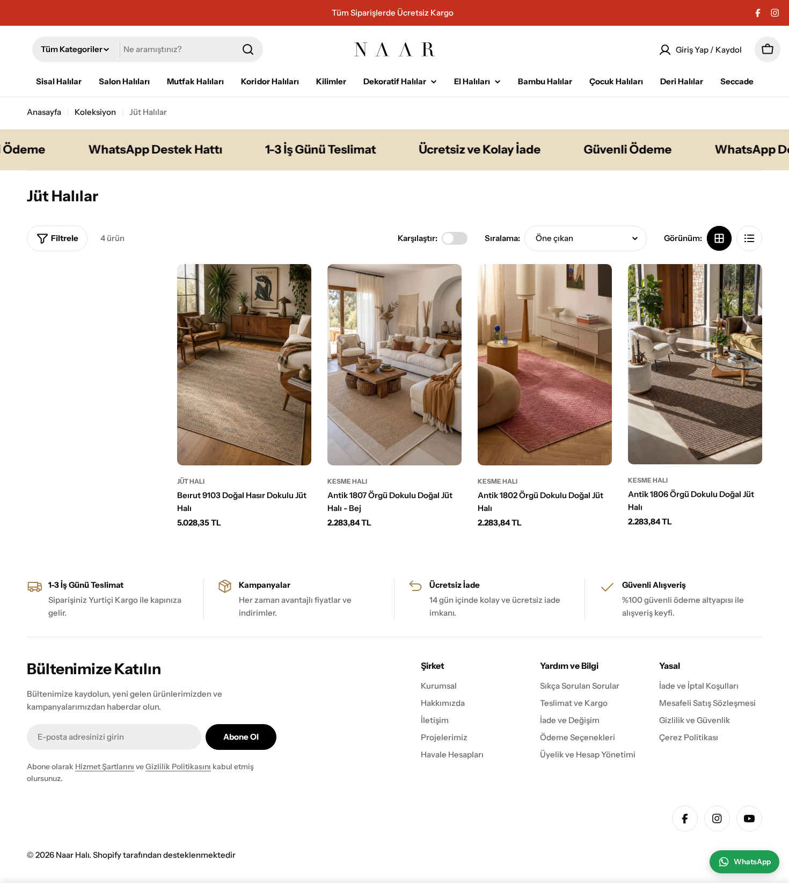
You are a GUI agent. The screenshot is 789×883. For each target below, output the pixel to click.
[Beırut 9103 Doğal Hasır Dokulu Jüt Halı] (244, 364)
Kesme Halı (347, 481)
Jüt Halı (190, 481)
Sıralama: (502, 238)
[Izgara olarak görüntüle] (719, 238)
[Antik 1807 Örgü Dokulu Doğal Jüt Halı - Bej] (394, 364)
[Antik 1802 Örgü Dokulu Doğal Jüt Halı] (545, 364)
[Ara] (248, 49)
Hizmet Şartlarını (104, 766)
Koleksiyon (95, 112)
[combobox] (147, 49)
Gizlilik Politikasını (178, 766)
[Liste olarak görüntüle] (749, 238)
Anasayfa (44, 112)
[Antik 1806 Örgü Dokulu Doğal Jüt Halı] (695, 364)
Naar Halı (72, 855)
